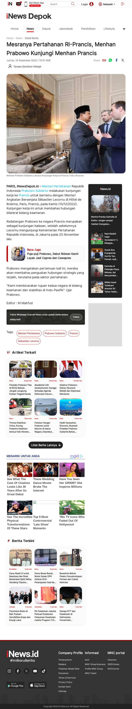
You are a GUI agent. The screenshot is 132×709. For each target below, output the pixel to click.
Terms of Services (67, 677)
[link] (104, 60)
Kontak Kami (64, 686)
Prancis (24, 195)
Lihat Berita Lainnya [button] (44, 445)
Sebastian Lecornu (28, 340)
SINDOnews (113, 664)
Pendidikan (88, 28)
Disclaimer (63, 673)
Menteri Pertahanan (56, 186)
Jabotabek (66, 28)
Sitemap (62, 691)
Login (84, 4)
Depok (46, 28)
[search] (73, 4)
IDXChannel (113, 668)
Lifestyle (109, 28)
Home (14, 28)
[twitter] (122, 60)
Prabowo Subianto (34, 191)
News (30, 28)
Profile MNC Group (94, 668)
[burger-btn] (122, 4)
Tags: (10, 332)
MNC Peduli (90, 673)
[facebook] (116, 60)
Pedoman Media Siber (69, 668)
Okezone (112, 659)
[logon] (10, 4)
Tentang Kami (65, 659)
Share (97, 60)
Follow (76, 317)
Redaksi (62, 664)
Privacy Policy (65, 682)
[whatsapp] (110, 60)
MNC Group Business (95, 664)
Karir (87, 659)
